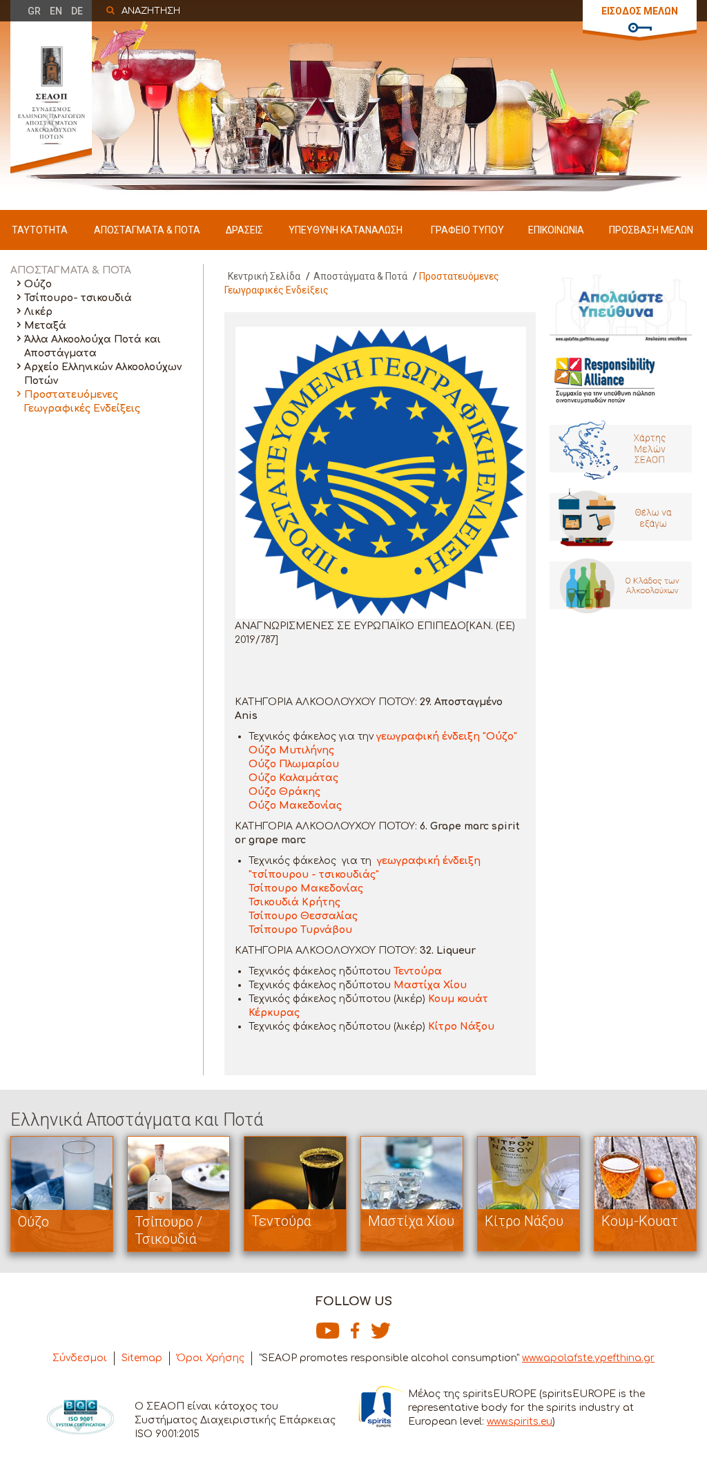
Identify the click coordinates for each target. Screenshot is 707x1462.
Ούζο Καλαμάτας (293, 778)
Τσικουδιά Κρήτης (294, 902)
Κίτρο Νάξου (461, 1026)
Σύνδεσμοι (79, 1358)
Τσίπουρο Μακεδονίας (306, 888)
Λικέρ (38, 312)
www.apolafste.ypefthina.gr (588, 1358)
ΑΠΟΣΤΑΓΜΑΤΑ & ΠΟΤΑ (147, 229)
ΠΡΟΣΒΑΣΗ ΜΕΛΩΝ (651, 229)
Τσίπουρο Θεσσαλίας (303, 916)
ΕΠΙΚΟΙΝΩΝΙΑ (556, 229)
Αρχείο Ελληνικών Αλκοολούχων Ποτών (103, 374)
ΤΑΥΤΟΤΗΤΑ (40, 229)
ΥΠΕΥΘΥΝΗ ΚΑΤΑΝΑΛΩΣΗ (346, 229)
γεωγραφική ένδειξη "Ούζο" (446, 736)
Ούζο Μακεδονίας (295, 805)
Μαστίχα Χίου (430, 985)
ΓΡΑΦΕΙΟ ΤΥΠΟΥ (467, 229)
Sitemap (142, 1358)
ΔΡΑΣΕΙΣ (244, 229)
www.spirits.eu (519, 1421)
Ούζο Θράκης (284, 792)
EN (56, 11)
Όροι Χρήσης (210, 1358)
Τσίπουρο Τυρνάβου (300, 930)
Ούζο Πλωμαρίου (294, 764)
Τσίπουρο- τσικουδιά (78, 298)
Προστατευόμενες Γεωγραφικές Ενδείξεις (82, 401)
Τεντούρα (418, 971)
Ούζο (38, 284)
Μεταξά (45, 325)
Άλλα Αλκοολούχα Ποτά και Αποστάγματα (92, 346)
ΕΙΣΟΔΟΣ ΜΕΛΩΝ (639, 11)
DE (77, 11)
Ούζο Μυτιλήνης (291, 750)
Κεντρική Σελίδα (264, 276)
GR (34, 11)
